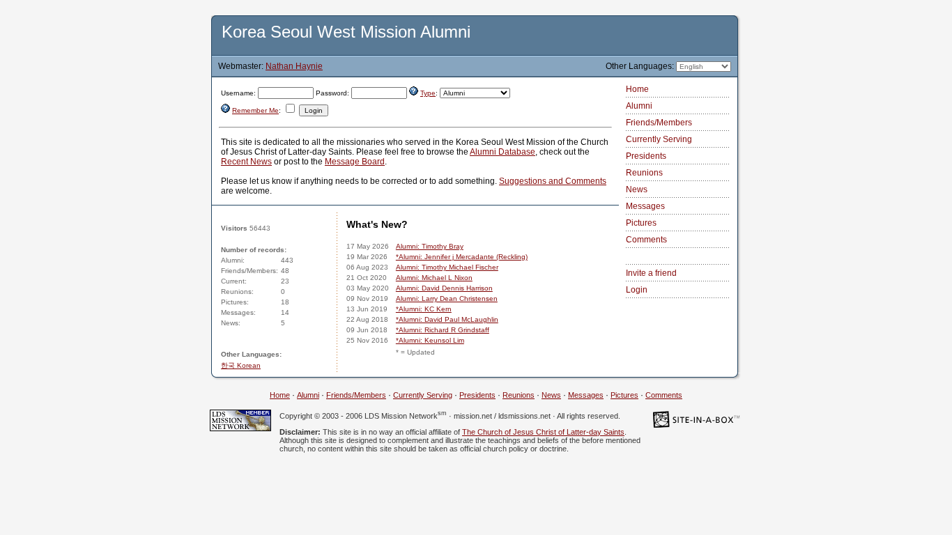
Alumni (639, 106)
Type (428, 93)
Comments (646, 240)
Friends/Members (659, 122)
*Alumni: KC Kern (424, 309)
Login (636, 290)
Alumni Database (502, 152)
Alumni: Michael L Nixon (434, 277)
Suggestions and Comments (552, 181)
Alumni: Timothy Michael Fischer (447, 267)
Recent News (246, 161)
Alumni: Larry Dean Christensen (447, 298)
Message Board (355, 161)
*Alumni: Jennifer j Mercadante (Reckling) (462, 257)
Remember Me (255, 110)
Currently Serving (659, 139)
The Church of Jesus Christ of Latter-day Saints (543, 432)
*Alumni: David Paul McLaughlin (447, 319)
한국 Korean (241, 365)
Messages (645, 206)
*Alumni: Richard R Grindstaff (442, 330)
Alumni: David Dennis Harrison (444, 288)
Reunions (644, 173)
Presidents (646, 156)
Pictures (641, 223)
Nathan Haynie (294, 66)
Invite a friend (651, 273)
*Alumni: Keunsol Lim (430, 340)
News (636, 189)
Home (637, 89)
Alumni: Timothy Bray (429, 246)
